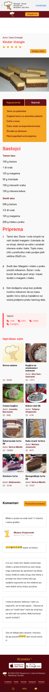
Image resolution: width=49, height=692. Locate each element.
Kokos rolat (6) (35, 400)
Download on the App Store (17, 665)
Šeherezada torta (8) (13, 435)
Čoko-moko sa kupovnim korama (23, 126)
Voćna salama (13, 362)
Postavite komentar (35, 503)
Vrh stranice (23, 659)
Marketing (12, 675)
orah (12, 321)
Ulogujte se (32, 14)
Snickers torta (13, 470)
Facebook (7, 682)
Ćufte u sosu (13, 121)
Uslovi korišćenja (37, 673)
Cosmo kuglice (13, 400)
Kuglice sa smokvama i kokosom (35, 362)
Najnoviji (35, 102)
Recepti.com (5, 674)
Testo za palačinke (16, 111)
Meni (24, 689)
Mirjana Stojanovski (24, 532)
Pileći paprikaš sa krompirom (21, 136)
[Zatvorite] (2, 5)
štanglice (14, 324)
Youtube (23, 682)
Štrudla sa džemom (17, 131)
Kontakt (21, 675)
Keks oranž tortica (35, 435)
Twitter (16, 682)
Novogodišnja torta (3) (35, 470)
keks (23, 321)
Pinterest (41, 682)
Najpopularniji (13, 102)
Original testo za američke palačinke (24, 116)
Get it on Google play (33, 665)
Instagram (32, 682)
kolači (35, 321)
